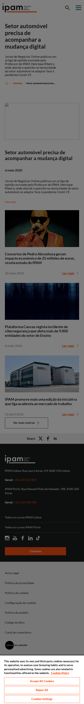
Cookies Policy (59, 673)
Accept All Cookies (42, 681)
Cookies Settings (41, 699)
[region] (42, 679)
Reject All (42, 690)
